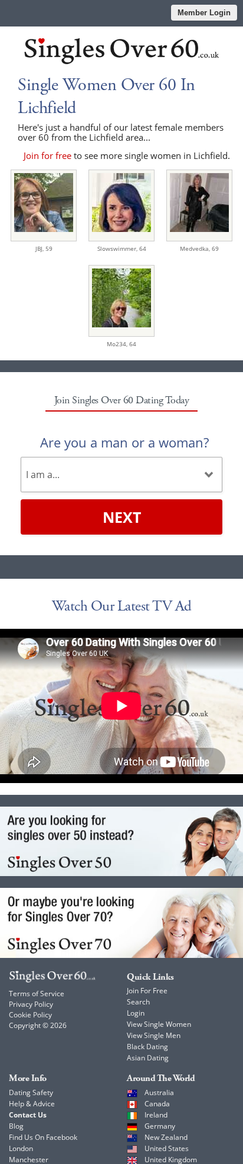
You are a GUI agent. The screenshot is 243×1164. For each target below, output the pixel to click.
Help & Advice (32, 1104)
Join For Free (147, 991)
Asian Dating (148, 1058)
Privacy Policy (31, 1004)
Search (138, 1002)
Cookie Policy (30, 1015)
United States (167, 1148)
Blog (16, 1126)
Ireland (156, 1115)
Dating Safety (31, 1092)
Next (122, 517)
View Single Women (159, 1024)
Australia (159, 1092)
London (21, 1148)
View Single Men (153, 1035)
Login (136, 1013)
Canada (157, 1104)
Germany (160, 1126)
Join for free (47, 155)
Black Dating (147, 1047)
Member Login (204, 12)
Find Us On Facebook (43, 1137)
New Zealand (166, 1137)
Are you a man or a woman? (124, 442)
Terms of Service (36, 994)
